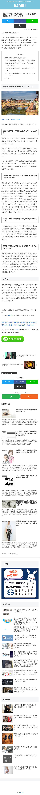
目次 (17, 54)
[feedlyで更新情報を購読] (11, 396)
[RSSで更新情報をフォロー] (29, 396)
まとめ (7, 78)
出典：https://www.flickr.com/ (10, 119)
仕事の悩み (6, 373)
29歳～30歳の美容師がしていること (16, 58)
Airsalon (21, 792)
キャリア (14, 373)
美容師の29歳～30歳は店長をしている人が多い (21, 60)
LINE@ (9, 315)
